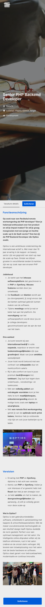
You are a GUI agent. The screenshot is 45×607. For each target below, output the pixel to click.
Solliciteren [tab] (29, 204)
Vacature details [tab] (11, 203)
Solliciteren (22, 601)
